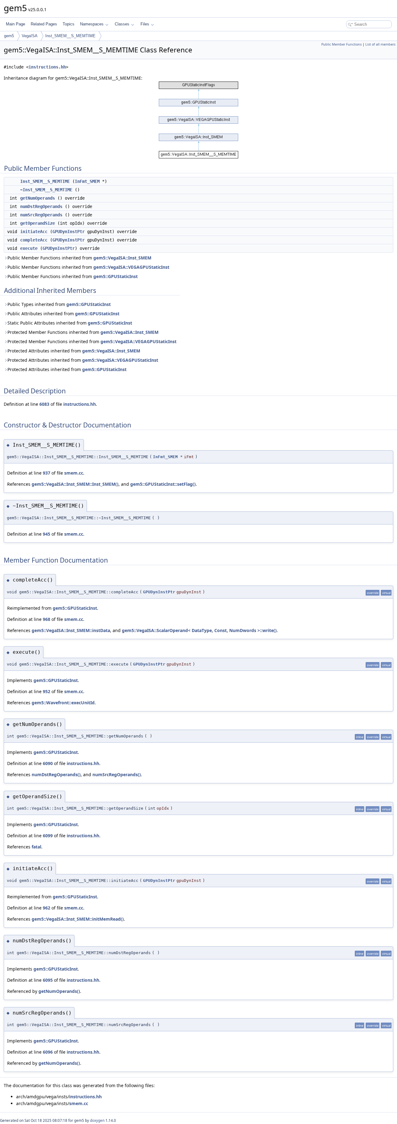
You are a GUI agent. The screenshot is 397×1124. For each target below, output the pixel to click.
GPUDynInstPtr (68, 231)
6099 (48, 836)
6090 (48, 763)
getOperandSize (37, 223)
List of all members (380, 44)
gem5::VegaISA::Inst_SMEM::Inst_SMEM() (75, 484)
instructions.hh (47, 66)
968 (46, 619)
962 (46, 908)
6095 (48, 980)
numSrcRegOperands (41, 214)
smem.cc (73, 473)
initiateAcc (33, 231)
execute (29, 248)
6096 (48, 1052)
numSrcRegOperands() (116, 774)
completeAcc (33, 239)
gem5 (9, 35)
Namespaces (92, 24)
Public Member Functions (341, 44)
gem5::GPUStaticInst (115, 276)
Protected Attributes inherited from (73, 351)
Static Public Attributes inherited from (69, 323)
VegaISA (30, 35)
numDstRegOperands (41, 206)
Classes (122, 24)
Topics (68, 24)
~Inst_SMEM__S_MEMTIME (46, 189)
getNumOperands (37, 198)
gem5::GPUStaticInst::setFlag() (163, 484)
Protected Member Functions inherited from (82, 332)
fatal (36, 847)
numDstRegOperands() (56, 774)
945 (46, 534)
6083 (44, 404)
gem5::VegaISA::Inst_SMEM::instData (71, 630)
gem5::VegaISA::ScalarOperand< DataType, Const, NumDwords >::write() (199, 630)
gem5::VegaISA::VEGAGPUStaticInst (131, 267)
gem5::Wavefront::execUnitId (63, 703)
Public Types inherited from (59, 304)
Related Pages (44, 24)
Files (145, 24)
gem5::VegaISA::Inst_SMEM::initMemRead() (78, 919)
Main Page (15, 24)
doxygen (97, 1120)
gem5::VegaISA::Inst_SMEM (122, 258)
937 (46, 473)
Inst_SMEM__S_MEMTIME (70, 35)
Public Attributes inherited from (63, 313)
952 (46, 691)
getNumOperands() (59, 991)
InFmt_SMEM (87, 181)
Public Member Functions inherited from (79, 258)
